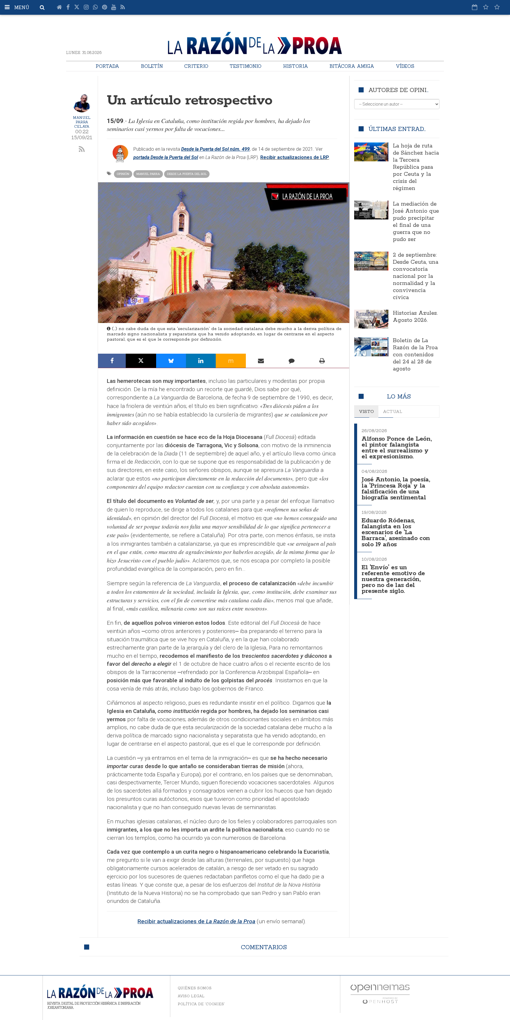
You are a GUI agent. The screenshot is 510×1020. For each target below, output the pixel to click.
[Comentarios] (291, 361)
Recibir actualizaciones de (196, 921)
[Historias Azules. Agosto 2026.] (371, 319)
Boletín (152, 66)
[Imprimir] (322, 361)
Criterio (196, 66)
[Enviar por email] (261, 361)
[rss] (82, 149)
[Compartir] (112, 361)
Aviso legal (191, 996)
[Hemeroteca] (474, 7)
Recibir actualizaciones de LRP (294, 157)
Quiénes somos (195, 988)
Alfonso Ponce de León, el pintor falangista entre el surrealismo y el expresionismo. (396, 448)
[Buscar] (42, 7)
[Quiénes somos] (497, 7)
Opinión (123, 174)
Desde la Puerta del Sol (187, 174)
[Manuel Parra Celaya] (81, 103)
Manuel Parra (148, 174)
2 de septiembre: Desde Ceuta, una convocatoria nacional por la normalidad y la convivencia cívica (415, 276)
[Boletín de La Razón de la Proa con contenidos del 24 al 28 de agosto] (371, 346)
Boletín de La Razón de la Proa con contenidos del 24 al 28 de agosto (415, 355)
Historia (295, 66)
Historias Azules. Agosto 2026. (415, 317)
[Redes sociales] (485, 7)
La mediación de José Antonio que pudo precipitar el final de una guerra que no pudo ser (416, 222)
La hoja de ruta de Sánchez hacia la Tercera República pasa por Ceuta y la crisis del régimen (416, 167)
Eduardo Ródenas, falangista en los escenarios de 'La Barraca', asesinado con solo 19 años (396, 533)
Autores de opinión (401, 90)
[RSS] (122, 7)
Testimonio (245, 66)
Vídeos (405, 66)
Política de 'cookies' (201, 1004)
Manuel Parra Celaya (82, 122)
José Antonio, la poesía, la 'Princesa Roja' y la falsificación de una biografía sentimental (396, 488)
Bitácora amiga (351, 66)
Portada (107, 66)
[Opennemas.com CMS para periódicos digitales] (380, 994)
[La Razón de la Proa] (255, 42)
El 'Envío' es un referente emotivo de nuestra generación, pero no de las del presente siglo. (393, 580)
